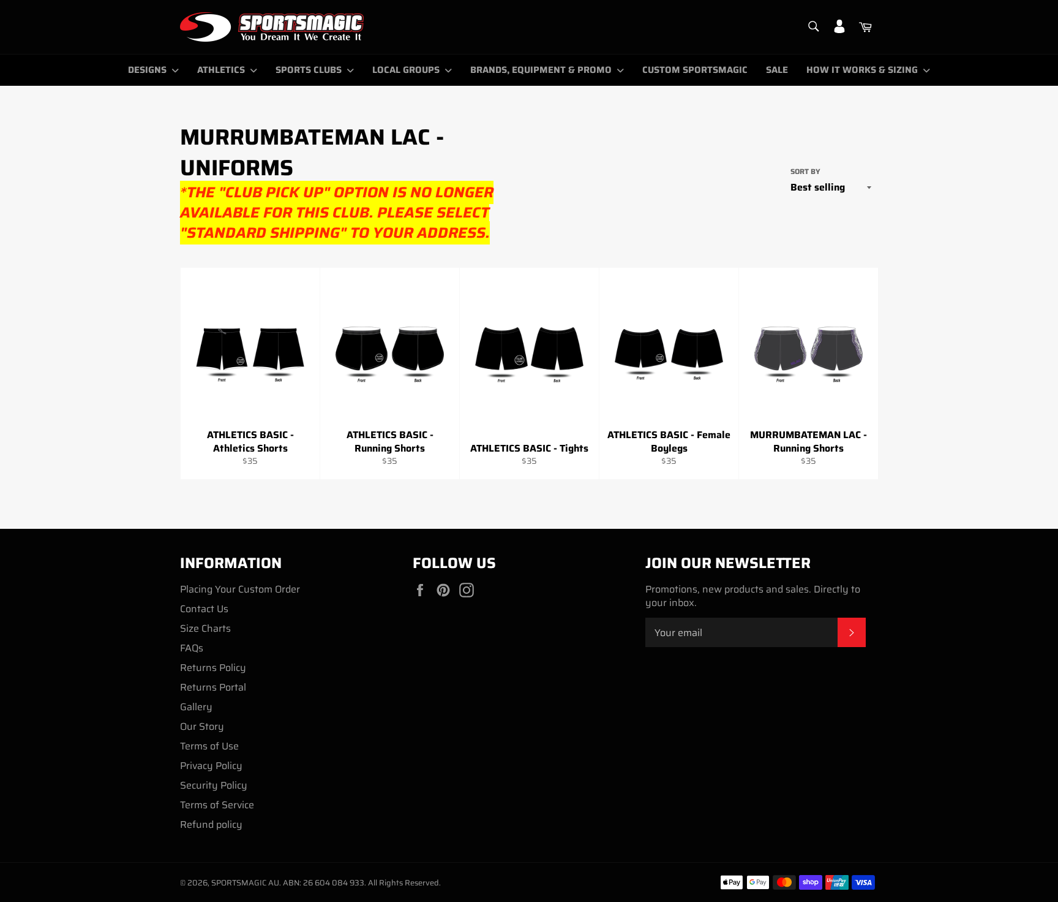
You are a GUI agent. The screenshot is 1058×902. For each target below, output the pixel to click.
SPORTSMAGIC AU (245, 882)
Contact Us (204, 608)
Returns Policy (213, 667)
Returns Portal (213, 687)
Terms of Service (217, 805)
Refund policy (211, 824)
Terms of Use (209, 746)
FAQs (191, 648)
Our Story (202, 726)
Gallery (196, 706)
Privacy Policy (211, 765)
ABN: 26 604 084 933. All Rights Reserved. (362, 882)
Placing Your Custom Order (240, 589)
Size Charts (205, 628)
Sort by (805, 172)
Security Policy (213, 785)
